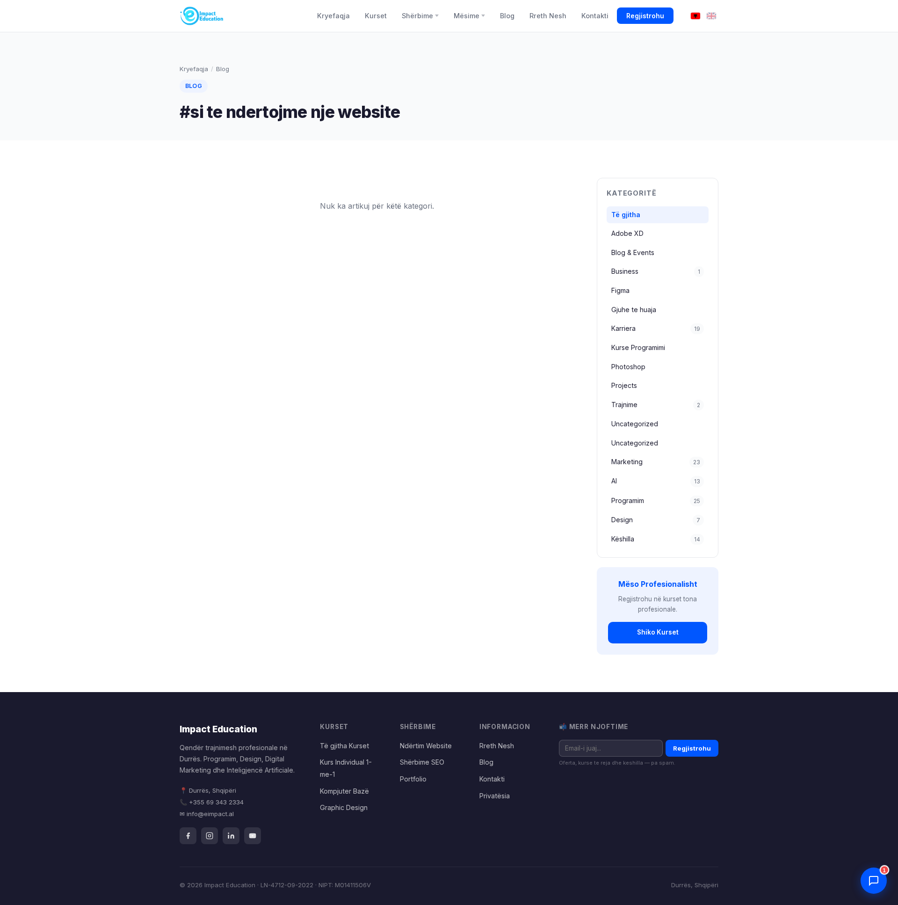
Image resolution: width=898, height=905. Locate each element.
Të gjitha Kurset (344, 746)
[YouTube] (252, 835)
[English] (711, 16)
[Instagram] (209, 835)
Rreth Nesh (547, 16)
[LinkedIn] (231, 835)
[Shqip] (695, 16)
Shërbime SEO (422, 762)
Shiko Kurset (658, 632)
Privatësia (494, 796)
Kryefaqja (333, 16)
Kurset (376, 16)
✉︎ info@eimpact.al (207, 813)
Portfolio (413, 779)
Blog (507, 16)
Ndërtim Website (426, 746)
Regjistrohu (645, 16)
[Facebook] (188, 835)
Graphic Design (344, 807)
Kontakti (594, 16)
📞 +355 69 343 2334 (212, 802)
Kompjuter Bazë (344, 791)
